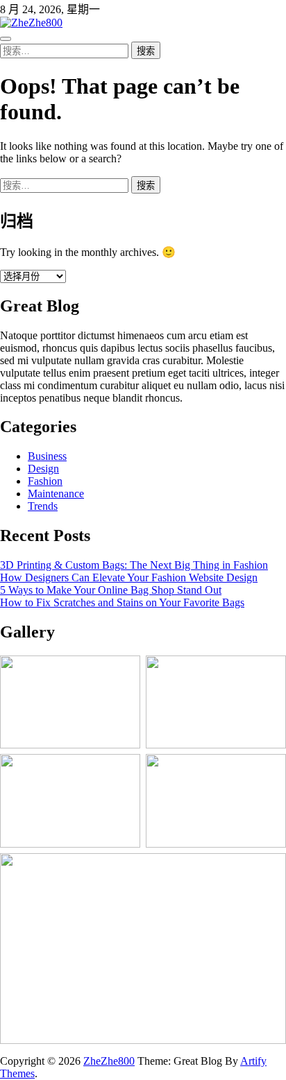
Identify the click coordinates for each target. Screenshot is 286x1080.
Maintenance (56, 493)
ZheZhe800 (109, 1061)
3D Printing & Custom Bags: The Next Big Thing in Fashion (134, 565)
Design (43, 468)
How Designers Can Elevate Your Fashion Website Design (129, 577)
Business (47, 456)
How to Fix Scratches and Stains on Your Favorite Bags (122, 602)
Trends (43, 506)
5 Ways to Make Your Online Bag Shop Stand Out (110, 590)
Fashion (45, 481)
